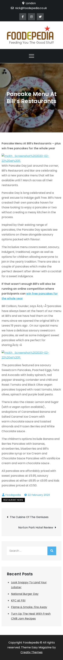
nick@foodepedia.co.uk (31, 8)
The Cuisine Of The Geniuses (29, 517)
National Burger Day (24, 594)
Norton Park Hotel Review (35, 527)
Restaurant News (13, 499)
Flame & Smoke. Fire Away (29, 607)
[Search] (51, 551)
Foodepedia (13, 495)
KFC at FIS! (18, 600)
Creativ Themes (31, 652)
